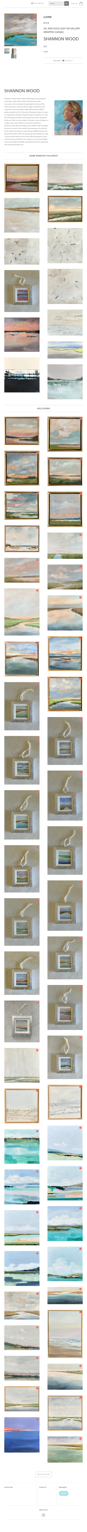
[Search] (66, 3)
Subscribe (74, 4)
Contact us (69, 61)
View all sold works (43, 1486)
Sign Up (63, 1505)
